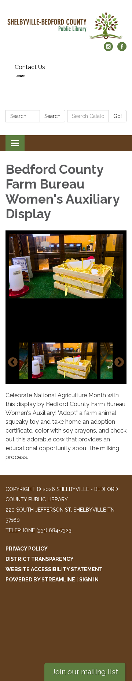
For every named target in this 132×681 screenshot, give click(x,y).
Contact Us (30, 67)
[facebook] (121, 49)
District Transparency (40, 559)
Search (52, 116)
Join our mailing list (85, 671)
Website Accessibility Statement (54, 569)
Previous (12, 362)
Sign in (89, 580)
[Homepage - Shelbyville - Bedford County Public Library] (66, 24)
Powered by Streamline (40, 580)
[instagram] (108, 49)
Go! (117, 116)
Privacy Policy (27, 549)
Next (119, 362)
